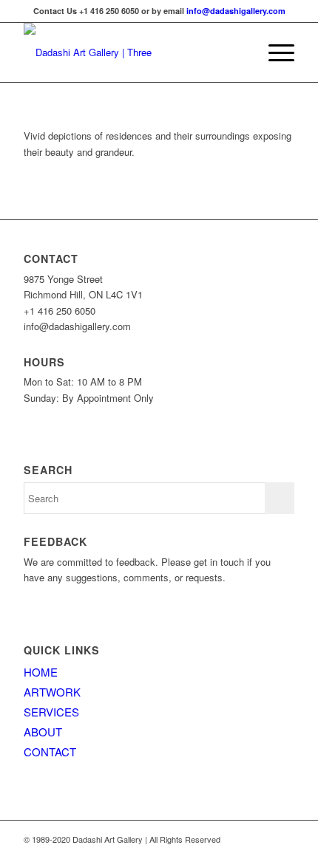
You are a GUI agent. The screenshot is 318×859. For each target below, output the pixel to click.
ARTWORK (52, 691)
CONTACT (50, 751)
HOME (41, 672)
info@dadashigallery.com (235, 10)
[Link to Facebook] (283, 839)
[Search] (239, 52)
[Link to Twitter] (261, 839)
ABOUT (43, 731)
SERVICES (51, 711)
